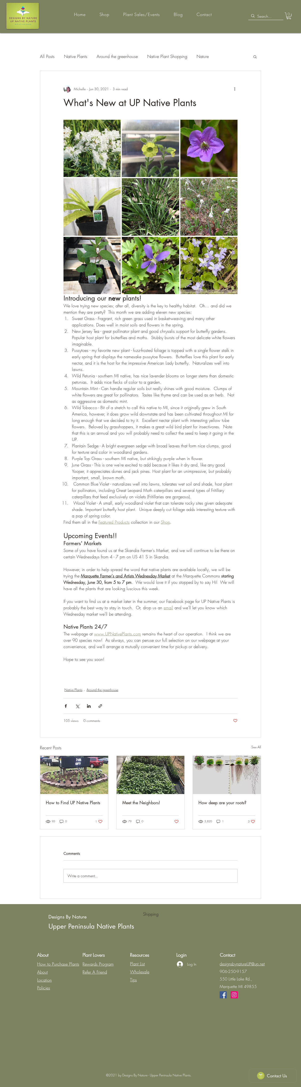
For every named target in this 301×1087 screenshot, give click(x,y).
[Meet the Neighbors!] (151, 775)
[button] (289, 15)
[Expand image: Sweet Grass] (173, 184)
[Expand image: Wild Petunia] (231, 126)
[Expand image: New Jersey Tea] (114, 243)
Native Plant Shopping (167, 56)
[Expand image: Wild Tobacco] (173, 126)
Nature (203, 56)
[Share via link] (100, 706)
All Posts (47, 56)
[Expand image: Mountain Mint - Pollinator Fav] (114, 126)
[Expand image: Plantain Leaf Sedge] (114, 184)
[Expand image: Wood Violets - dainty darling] (173, 243)
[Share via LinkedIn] (89, 706)
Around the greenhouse (117, 56)
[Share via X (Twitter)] (77, 706)
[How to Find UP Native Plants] (74, 775)
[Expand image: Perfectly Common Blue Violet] (231, 243)
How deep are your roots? (222, 802)
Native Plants (75, 56)
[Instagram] (234, 994)
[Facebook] (223, 994)
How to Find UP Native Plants (73, 802)
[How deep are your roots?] (227, 775)
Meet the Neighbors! (141, 802)
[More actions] (235, 89)
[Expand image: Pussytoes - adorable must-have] (231, 184)
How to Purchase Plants (58, 964)
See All (256, 747)
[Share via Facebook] (65, 706)
